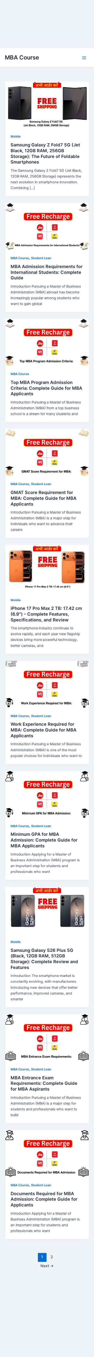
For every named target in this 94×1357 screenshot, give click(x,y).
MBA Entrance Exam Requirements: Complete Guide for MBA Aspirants (44, 1083)
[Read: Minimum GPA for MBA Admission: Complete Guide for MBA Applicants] (46, 794)
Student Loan (41, 258)
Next (47, 1266)
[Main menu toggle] (84, 58)
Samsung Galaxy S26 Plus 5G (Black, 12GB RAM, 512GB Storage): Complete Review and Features (44, 959)
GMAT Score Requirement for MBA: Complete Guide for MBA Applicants (43, 498)
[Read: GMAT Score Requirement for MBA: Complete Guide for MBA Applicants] (46, 452)
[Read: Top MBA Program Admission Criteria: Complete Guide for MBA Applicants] (46, 342)
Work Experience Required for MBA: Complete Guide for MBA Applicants (43, 729)
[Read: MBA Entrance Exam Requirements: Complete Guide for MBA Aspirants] (46, 1037)
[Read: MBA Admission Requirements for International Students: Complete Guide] (46, 226)
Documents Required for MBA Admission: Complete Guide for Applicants (44, 1199)
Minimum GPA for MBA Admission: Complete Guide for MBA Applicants (44, 839)
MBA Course (22, 57)
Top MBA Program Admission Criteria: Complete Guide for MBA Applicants (46, 388)
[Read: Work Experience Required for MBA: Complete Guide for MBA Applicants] (46, 684)
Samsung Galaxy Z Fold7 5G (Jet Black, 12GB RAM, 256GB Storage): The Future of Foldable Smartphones (45, 153)
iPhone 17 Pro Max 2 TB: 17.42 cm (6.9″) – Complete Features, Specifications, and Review (46, 614)
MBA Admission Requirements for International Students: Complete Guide (46, 272)
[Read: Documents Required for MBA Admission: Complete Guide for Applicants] (46, 1153)
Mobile (16, 136)
